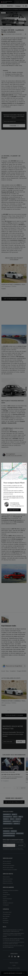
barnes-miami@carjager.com (17, 505)
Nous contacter (13, 509)
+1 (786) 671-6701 (15, 504)
